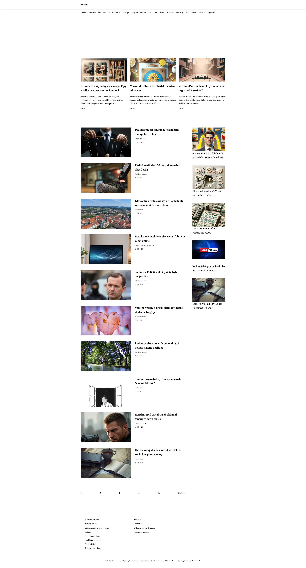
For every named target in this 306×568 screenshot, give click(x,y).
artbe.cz (84, 4)
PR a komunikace (156, 12)
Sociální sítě (191, 12)
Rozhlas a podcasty (175, 12)
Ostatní (143, 12)
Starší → (181, 493)
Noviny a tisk (104, 12)
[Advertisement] (153, 32)
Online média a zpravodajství (125, 12)
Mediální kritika (89, 12)
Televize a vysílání (207, 12)
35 (159, 493)
